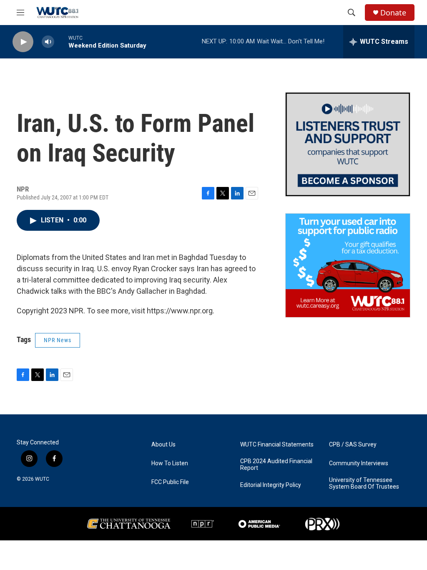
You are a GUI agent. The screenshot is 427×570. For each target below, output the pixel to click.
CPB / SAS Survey (353, 444)
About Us (163, 444)
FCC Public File (170, 482)
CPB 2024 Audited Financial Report (276, 464)
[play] (23, 42)
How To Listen (169, 463)
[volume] (48, 42)
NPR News (57, 340)
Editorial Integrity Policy (270, 485)
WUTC (42, 479)
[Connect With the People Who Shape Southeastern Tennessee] (348, 144)
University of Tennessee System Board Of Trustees (364, 483)
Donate (393, 12)
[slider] (61, 41)
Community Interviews (358, 463)
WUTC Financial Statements (277, 444)
